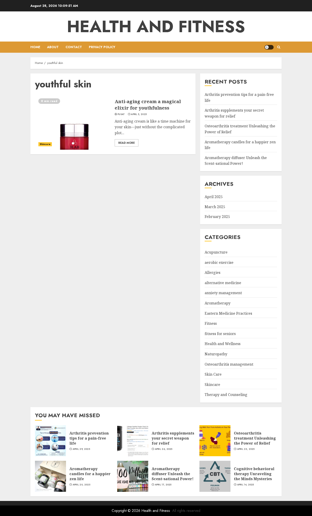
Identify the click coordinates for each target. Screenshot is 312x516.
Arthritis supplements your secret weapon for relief (173, 438)
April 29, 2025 (81, 449)
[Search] (279, 47)
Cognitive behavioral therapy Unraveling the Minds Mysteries (254, 474)
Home (35, 47)
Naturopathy (216, 353)
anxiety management (223, 292)
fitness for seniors (220, 333)
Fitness (211, 323)
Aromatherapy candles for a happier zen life (90, 474)
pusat (121, 114)
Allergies (212, 272)
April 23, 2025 (246, 449)
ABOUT (53, 47)
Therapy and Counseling (226, 394)
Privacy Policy (102, 47)
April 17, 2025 (163, 484)
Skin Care (213, 374)
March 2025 (215, 206)
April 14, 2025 (245, 484)
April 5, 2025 (139, 114)
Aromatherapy (217, 303)
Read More (126, 143)
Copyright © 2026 (126, 510)
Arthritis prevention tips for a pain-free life (89, 438)
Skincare (45, 144)
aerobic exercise (219, 262)
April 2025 (214, 196)
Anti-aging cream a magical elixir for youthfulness (148, 104)
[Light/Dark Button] (269, 47)
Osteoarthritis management (229, 364)
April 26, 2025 (163, 449)
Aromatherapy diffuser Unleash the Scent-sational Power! (236, 160)
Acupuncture (216, 252)
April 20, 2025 (81, 484)
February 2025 (217, 216)
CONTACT (74, 47)
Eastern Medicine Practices (228, 313)
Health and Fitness (156, 26)
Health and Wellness (223, 343)
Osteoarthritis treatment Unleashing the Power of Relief (255, 438)
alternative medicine (223, 282)
